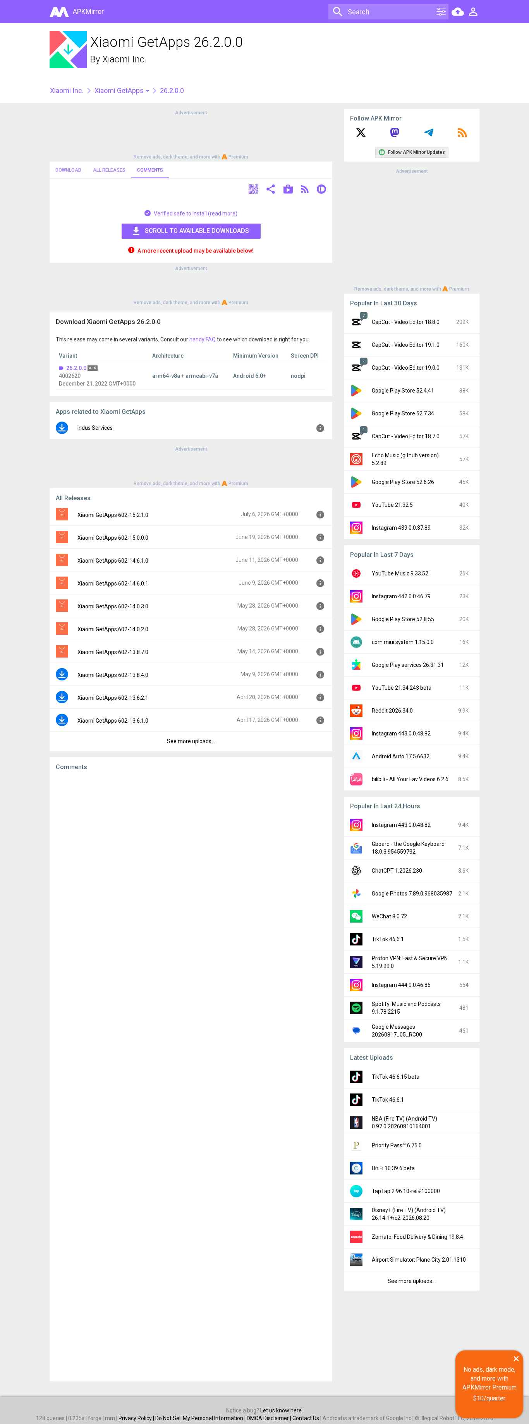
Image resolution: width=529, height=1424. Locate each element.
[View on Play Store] (288, 190)
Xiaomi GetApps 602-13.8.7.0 (112, 652)
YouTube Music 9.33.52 (400, 573)
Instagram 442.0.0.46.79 (401, 596)
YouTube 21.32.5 (392, 505)
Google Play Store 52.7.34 (403, 413)
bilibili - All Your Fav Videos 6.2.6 (410, 779)
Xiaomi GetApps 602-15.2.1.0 (112, 515)
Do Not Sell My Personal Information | (201, 1418)
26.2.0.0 (76, 368)
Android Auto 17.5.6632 (400, 756)
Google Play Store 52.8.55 (403, 619)
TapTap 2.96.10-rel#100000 (406, 1191)
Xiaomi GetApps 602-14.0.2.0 (112, 629)
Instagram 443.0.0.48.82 (401, 733)
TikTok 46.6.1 (388, 939)
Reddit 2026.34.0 (392, 711)
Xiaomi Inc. (124, 59)
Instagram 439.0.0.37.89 (401, 528)
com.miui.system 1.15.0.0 (403, 642)
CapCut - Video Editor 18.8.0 (406, 322)
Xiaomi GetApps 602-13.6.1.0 (112, 721)
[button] (253, 190)
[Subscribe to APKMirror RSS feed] (462, 135)
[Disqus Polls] (191, 874)
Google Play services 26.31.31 (408, 665)
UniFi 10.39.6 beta (393, 1168)
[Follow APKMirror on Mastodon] (394, 135)
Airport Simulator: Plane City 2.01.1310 (419, 1260)
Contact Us (305, 1418)
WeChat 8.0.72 (389, 916)
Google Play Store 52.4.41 (403, 390)
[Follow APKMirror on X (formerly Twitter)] (361, 135)
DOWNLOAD (68, 170)
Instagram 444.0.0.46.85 (401, 985)
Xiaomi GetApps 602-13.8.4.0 (112, 675)
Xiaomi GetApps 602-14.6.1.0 (112, 561)
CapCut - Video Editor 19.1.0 (406, 345)
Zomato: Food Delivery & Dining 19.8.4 (417, 1237)
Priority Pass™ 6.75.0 (397, 1145)
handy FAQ (202, 339)
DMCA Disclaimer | (269, 1418)
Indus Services (95, 428)
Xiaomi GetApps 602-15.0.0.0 (112, 538)
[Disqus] (191, 1076)
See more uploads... (191, 741)
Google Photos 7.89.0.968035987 (412, 893)
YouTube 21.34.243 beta (401, 688)
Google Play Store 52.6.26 (403, 482)
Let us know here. (281, 1410)
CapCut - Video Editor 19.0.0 (406, 368)
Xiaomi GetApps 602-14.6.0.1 (112, 583)
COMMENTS (150, 170)
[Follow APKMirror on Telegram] (428, 135)
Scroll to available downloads (197, 230)
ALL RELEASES (109, 170)
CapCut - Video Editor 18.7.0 (406, 436)
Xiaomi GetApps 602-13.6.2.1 (112, 698)
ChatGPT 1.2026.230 (397, 871)
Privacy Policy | (137, 1418)
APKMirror (88, 11)
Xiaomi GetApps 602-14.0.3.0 (112, 606)
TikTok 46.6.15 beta (395, 1077)
